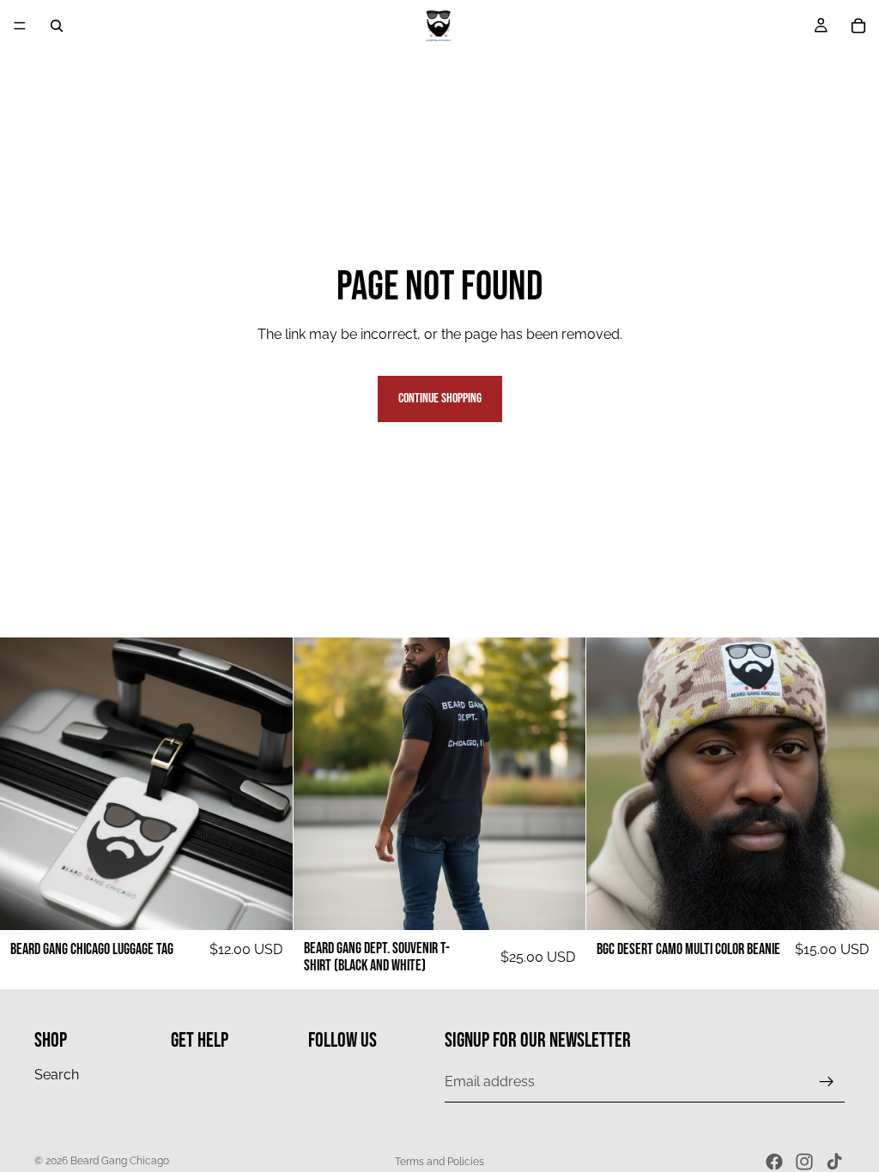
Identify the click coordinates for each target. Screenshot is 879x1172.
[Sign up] (827, 1082)
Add (281, 903)
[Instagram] (804, 1161)
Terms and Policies (439, 1162)
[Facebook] (774, 1161)
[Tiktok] (834, 1161)
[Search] (57, 26)
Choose (574, 903)
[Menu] (19, 25)
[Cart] (858, 26)
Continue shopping (440, 398)
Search (56, 1074)
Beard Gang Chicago (119, 1161)
